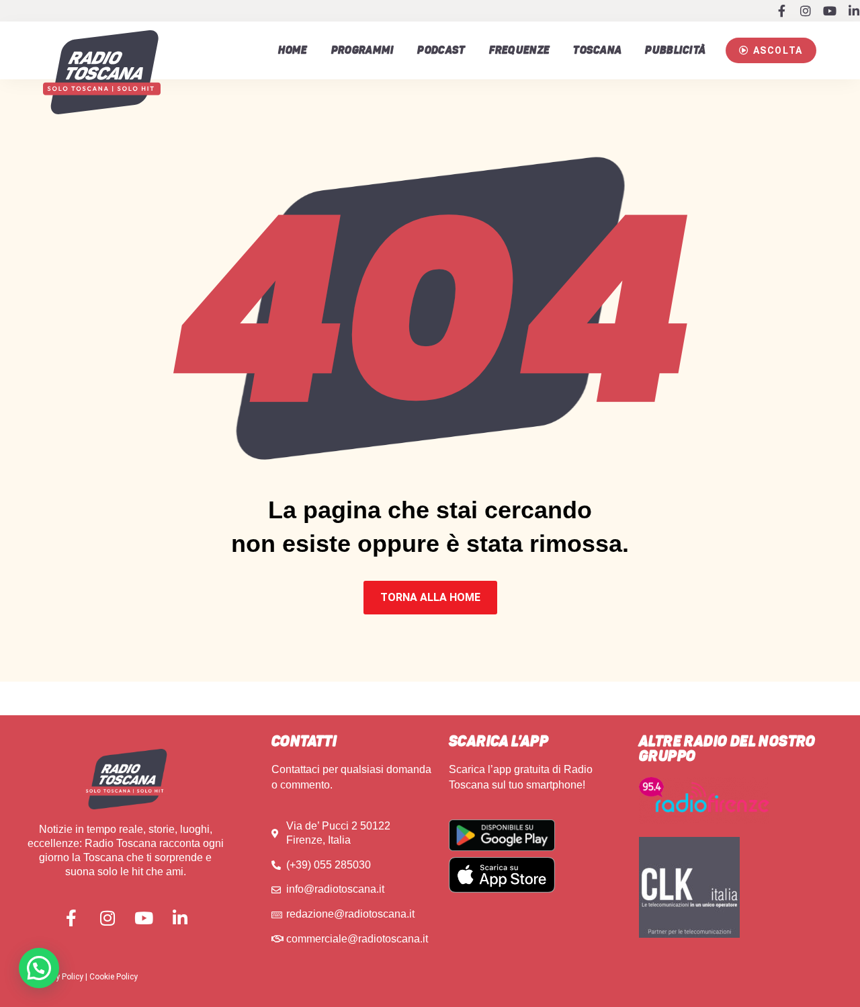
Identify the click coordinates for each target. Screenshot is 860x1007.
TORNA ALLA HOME (430, 597)
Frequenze (519, 50)
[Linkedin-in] (854, 11)
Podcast (441, 50)
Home (293, 50)
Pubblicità (675, 50)
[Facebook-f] (781, 11)
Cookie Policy (113, 976)
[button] (771, 50)
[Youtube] (830, 11)
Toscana (597, 50)
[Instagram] (806, 11)
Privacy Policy (58, 976)
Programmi (362, 50)
